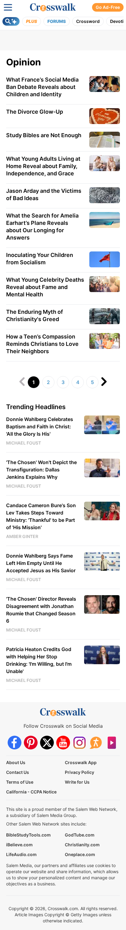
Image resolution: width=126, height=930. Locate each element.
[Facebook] (14, 742)
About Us (15, 762)
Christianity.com (82, 844)
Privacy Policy (79, 772)
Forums (56, 21)
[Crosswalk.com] (53, 7)
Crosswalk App (81, 762)
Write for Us (77, 782)
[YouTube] (63, 742)
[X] (47, 742)
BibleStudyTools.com (28, 834)
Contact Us (17, 772)
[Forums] (95, 742)
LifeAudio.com (21, 854)
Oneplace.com (80, 854)
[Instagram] (79, 742)
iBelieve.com (19, 844)
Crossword (88, 21)
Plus (31, 21)
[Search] (11, 21)
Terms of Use (19, 782)
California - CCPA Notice (31, 791)
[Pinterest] (31, 742)
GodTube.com (79, 834)
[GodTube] (112, 742)
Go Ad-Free (108, 7)
